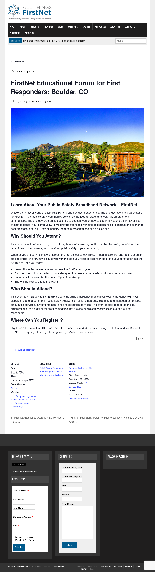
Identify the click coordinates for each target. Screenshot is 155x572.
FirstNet (14, 388)
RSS (92, 569)
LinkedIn (84, 569)
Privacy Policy (58, 566)
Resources (100, 26)
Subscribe (15, 33)
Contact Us (131, 26)
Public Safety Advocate (27, 540)
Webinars (73, 26)
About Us (115, 26)
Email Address (21, 490)
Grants (86, 26)
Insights (34, 26)
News (22, 26)
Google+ (138, 566)
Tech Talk (48, 26)
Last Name (19, 508)
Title (16, 525)
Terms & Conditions (43, 566)
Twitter (128, 566)
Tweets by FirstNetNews (24, 471)
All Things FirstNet (25, 537)
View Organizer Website (51, 374)
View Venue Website (78, 398)
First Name (19, 499)
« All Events (17, 61)
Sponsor (29, 33)
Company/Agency (23, 517)
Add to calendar (26, 349)
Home (12, 26)
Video (60, 26)
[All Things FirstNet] (30, 11)
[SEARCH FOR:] (130, 40)
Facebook (118, 566)
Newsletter (106, 566)
